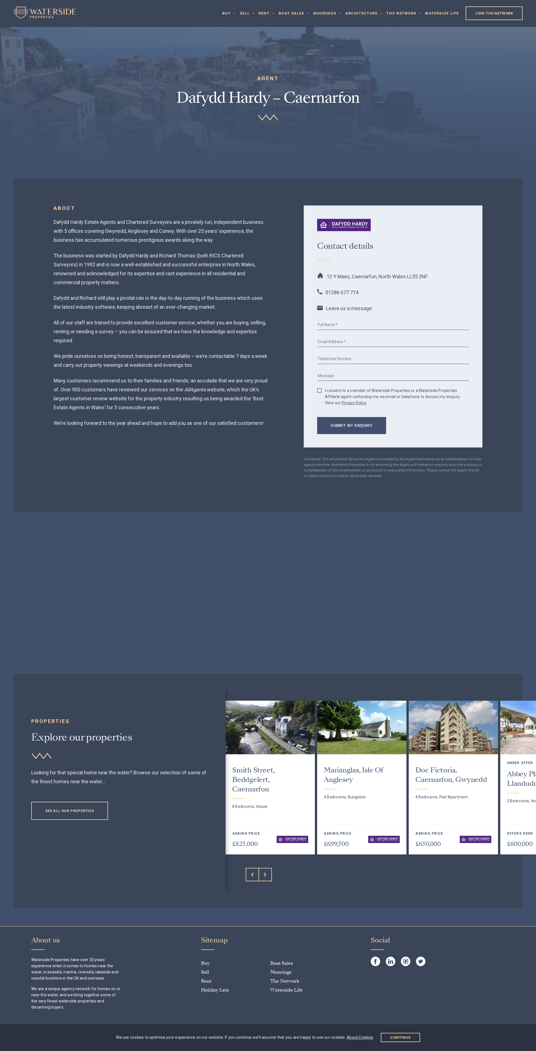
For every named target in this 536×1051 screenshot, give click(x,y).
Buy (226, 13)
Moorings (324, 13)
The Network (401, 13)
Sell (245, 13)
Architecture (361, 13)
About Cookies (360, 1037)
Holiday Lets (215, 990)
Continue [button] (400, 1037)
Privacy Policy (354, 403)
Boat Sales (291, 13)
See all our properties (69, 811)
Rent (264, 13)
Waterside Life (442, 13)
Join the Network (494, 13)
